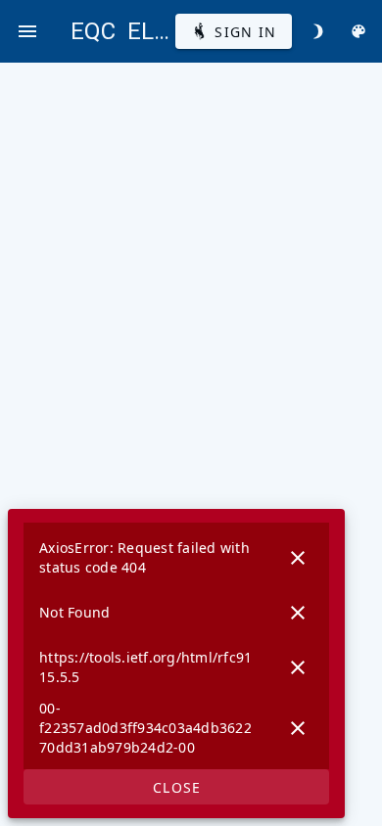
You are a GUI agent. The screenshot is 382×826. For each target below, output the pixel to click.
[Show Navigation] (27, 31)
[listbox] (176, 646)
